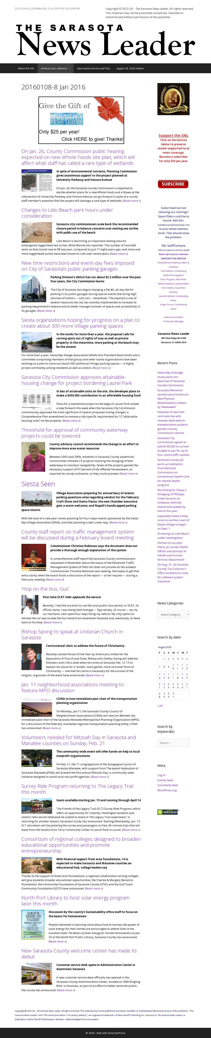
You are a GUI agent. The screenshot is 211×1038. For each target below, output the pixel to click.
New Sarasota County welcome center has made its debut (79, 953)
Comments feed (167, 785)
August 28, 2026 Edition (130, 68)
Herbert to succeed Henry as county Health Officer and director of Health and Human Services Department (172, 551)
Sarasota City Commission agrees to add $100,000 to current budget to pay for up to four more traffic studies (173, 446)
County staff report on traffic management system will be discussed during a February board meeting (77, 534)
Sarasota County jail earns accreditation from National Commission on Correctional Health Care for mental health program (173, 472)
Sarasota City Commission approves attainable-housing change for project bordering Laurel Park (76, 380)
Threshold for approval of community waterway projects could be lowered (74, 432)
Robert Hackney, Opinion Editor (173, 283)
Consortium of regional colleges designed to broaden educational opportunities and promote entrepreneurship (81, 844)
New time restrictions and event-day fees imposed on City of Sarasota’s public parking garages (77, 265)
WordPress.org (167, 790)
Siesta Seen (38, 483)
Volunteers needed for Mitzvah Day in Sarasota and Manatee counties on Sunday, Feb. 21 (78, 740)
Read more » (132, 201)
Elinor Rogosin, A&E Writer (173, 279)
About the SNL (26, 68)
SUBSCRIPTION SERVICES (173, 258)
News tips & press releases (173, 254)
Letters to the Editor (173, 317)
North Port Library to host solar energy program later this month (75, 900)
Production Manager (174, 321)
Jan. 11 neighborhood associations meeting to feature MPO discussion (72, 687)
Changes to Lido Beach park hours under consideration (67, 212)
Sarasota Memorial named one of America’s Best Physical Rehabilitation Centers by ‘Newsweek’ (173, 398)
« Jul (160, 705)
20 (187, 676)
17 (173, 676)
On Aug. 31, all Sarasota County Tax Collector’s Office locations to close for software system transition (173, 573)
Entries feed (165, 780)
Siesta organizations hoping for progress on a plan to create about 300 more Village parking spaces (80, 322)
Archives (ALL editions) (54, 68)
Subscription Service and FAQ (93, 68)
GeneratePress (116, 1033)
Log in (161, 775)
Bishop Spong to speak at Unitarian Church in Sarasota (72, 634)
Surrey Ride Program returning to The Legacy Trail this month (77, 789)
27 (187, 685)
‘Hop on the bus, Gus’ (45, 588)
